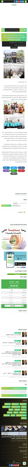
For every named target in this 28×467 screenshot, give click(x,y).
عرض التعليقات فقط (16, 205)
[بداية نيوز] (14, 5)
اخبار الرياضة (14, 404)
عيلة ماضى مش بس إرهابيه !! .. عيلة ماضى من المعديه (11, 343)
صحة (12, 415)
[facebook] (15, 1)
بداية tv (23, 409)
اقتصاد (23, 407)
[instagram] (16, 465)
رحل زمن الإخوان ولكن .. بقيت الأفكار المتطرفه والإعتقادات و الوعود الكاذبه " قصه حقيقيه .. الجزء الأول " (11, 363)
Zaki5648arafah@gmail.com (21, 440)
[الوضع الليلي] (24, 463)
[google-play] (23, 1)
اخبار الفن (7, 404)
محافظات (6, 415)
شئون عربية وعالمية (21, 415)
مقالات (23, 418)
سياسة (9, 412)
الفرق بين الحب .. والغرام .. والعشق (13, 335)
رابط (24, 454)
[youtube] (19, 1)
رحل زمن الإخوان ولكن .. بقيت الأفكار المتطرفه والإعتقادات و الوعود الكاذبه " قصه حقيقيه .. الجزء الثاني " (11, 353)
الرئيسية (22, 30)
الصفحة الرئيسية (21, 45)
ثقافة (15, 45)
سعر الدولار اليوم (17, 274)
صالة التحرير (21, 11)
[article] (14, 181)
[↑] (14, 461)
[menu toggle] (26, 1)
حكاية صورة (22, 412)
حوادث (15, 412)
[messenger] (21, 1)
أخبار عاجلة (23, 404)
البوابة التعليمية (15, 407)
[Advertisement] (14, 19)
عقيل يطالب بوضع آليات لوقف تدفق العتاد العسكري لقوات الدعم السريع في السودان (14, 437)
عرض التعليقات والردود (6, 205)
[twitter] (17, 1)
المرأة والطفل (6, 407)
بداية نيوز (9, 463)
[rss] (18, 465)
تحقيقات (16, 409)
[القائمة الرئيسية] (3, 30)
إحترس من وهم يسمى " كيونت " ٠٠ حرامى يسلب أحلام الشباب (12, 373)
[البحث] (2, 1)
